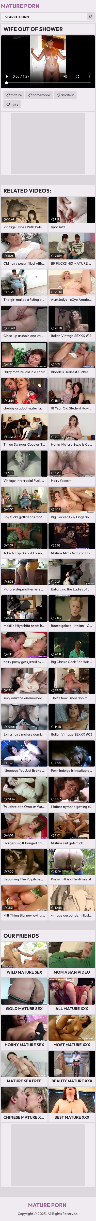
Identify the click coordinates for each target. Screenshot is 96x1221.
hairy (14, 104)
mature (16, 95)
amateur (67, 95)
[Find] (90, 16)
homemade (41, 95)
